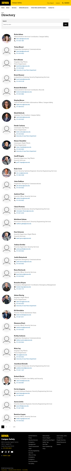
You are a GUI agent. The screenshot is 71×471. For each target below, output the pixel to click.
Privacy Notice (4, 469)
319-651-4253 (20, 213)
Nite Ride (45, 444)
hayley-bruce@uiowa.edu (23, 104)
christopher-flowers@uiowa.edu (25, 211)
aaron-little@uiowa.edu (22, 406)
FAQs (44, 448)
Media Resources (61, 442)
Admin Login (6, 455)
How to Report (46, 438)
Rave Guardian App (47, 446)
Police (30, 438)
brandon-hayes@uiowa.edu (23, 287)
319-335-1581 (20, 40)
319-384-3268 (20, 175)
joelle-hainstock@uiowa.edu (24, 261)
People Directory (61, 440)
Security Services (33, 440)
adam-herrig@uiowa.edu (22, 301)
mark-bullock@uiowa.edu (23, 117)
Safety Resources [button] (23, 7)
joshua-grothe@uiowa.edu (23, 249)
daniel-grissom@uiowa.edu (23, 238)
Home (3, 7)
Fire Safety (31, 463)
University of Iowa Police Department (26, 70)
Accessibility (25, 469)
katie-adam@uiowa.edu (22, 38)
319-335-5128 (20, 81)
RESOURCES (46, 436)
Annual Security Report (49, 440)
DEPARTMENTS (32, 436)
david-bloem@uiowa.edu (23, 66)
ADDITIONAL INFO (62, 436)
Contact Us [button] (51, 7)
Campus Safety (17, 2)
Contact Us (60, 438)
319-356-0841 (20, 382)
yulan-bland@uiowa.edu (22, 51)
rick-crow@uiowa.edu (22, 173)
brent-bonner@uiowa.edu (23, 79)
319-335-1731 (20, 289)
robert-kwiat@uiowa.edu (22, 380)
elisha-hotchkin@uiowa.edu (23, 315)
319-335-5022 (20, 53)
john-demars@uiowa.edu (23, 185)
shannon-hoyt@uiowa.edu (23, 327)
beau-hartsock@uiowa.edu (23, 274)
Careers (58, 3)
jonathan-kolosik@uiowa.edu (24, 368)
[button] (65, 3)
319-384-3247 (20, 395)
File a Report (50, 3)
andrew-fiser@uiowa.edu (23, 198)
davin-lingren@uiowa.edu (23, 393)
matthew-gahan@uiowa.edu (23, 223)
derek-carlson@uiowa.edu (23, 132)
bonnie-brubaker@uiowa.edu (24, 92)
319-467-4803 (20, 408)
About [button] (7, 7)
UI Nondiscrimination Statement (14, 469)
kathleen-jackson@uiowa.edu (24, 340)
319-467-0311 (20, 317)
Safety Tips (46, 442)
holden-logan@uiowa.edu (23, 418)
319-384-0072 (20, 106)
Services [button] (14, 7)
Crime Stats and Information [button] (38, 7)
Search (4, 21)
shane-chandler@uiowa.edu (23, 147)
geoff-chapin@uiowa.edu (23, 162)
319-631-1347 (20, 370)
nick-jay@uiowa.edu (21, 355)
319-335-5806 (20, 94)
